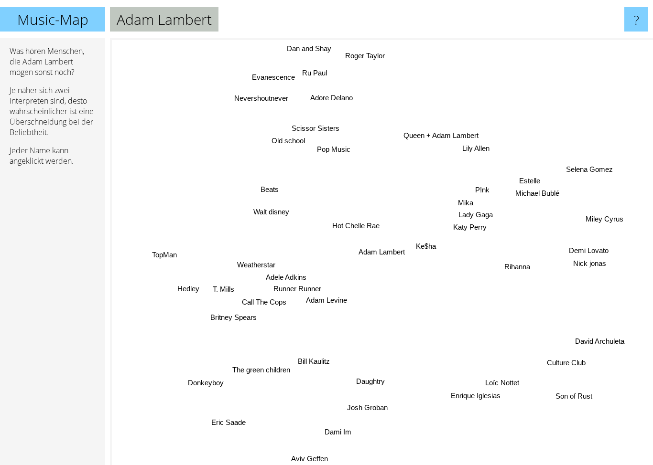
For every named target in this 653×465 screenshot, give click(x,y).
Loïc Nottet (501, 384)
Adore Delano (328, 99)
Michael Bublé (537, 193)
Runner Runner (297, 289)
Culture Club (566, 362)
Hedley (188, 289)
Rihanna (517, 267)
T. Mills (223, 289)
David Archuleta (599, 341)
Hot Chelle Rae (356, 226)
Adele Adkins (285, 278)
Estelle (528, 180)
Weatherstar (256, 265)
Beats (270, 188)
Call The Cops (263, 302)
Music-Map (52, 19)
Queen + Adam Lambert (442, 135)
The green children (262, 370)
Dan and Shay (311, 48)
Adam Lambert (382, 252)
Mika (465, 203)
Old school (289, 140)
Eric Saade (231, 425)
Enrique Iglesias (474, 396)
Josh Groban (370, 407)
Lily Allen (475, 148)
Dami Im (341, 433)
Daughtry (372, 381)
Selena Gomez (589, 169)
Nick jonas (589, 262)
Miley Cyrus (604, 218)
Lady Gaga (475, 215)
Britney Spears (232, 317)
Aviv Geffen (308, 458)
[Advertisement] (52, 319)
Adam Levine (326, 301)
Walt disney (271, 210)
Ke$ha (426, 246)
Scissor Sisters (317, 127)
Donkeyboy (206, 384)
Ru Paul (312, 74)
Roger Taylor (370, 55)
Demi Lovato (589, 250)
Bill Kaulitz (314, 361)
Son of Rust (570, 398)
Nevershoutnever (262, 98)
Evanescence (270, 78)
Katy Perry (469, 227)
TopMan (163, 251)
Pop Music (334, 149)
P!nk (482, 190)
